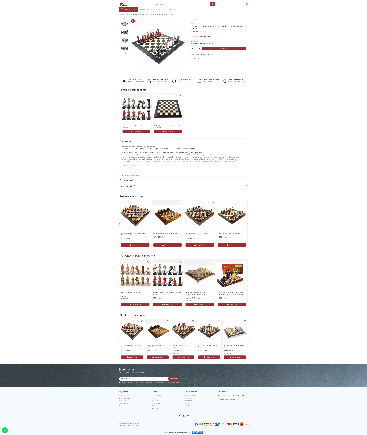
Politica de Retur (156, 398)
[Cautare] (212, 4)
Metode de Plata (156, 396)
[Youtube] (183, 415)
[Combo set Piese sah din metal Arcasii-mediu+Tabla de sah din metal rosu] (199, 274)
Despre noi (122, 396)
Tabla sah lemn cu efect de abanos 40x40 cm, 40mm (167, 126)
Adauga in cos (224, 48)
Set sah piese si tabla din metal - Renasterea (234, 346)
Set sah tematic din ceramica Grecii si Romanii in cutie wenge (133, 234)
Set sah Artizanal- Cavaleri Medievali (165, 233)
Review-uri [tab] (128, 186)
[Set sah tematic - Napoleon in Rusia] (231, 215)
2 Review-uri (202, 31)
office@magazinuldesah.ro (227, 399)
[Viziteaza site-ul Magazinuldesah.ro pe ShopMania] (197, 432)
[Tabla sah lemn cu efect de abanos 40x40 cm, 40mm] (168, 109)
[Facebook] (180, 415)
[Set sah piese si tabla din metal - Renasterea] (235, 331)
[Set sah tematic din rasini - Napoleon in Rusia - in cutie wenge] (199, 215)
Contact (157, 9)
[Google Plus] (187, 415)
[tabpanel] (158, 46)
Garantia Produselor (158, 401)
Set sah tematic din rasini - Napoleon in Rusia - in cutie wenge (198, 234)
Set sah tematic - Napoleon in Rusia (229, 233)
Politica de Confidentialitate (172, 382)
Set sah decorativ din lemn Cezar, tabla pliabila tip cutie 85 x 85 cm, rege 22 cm (230, 293)
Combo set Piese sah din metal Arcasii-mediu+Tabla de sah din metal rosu (198, 293)
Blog (175, 9)
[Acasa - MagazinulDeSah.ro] (128, 4)
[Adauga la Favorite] (149, 96)
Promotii (142, 9)
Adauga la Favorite (198, 58)
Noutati (149, 9)
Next (125, 53)
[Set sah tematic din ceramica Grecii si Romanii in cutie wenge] (135, 215)
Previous (125, 19)
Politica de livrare (124, 403)
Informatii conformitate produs (130, 175)
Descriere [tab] (125, 141)
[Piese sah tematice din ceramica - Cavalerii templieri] (136, 109)
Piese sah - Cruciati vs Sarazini (131, 292)
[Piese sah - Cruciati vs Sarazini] (135, 274)
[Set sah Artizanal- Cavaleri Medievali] (167, 215)
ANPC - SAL (155, 408)
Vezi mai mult (125, 172)
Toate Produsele (130, 9)
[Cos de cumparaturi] (247, 4)
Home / (121, 14)
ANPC (153, 406)
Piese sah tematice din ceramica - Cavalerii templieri (136, 126)
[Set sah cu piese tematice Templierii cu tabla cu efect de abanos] (158, 46)
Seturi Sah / (128, 14)
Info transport (167, 9)
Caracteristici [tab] (127, 180)
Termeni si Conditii (124, 398)
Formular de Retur (157, 403)
